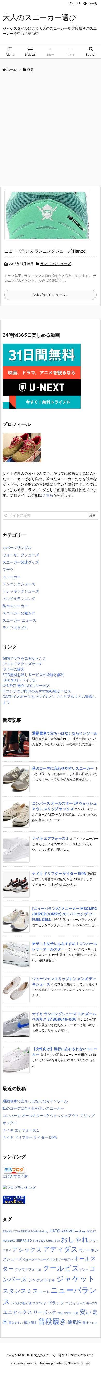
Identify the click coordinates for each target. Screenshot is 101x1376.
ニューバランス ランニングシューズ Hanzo (45, 251)
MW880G (9, 1240)
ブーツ (8, 569)
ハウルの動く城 (21, 1303)
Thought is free (79, 1363)
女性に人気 (71, 1313)
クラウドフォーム (28, 1269)
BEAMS (7, 1231)
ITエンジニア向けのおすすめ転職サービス (37, 691)
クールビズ (61, 1268)
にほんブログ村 (15, 1176)
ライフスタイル (15, 627)
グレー (84, 1269)
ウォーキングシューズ (21, 555)
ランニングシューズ (55, 264)
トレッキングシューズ (21, 591)
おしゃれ (75, 1239)
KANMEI (67, 1231)
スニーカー (12, 576)
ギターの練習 (13, 669)
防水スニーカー (15, 606)
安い (86, 1311)
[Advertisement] (50, 130)
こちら (47, 495)
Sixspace (39, 1240)
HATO (54, 1230)
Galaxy (43, 1231)
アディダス (60, 1249)
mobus (80, 1231)
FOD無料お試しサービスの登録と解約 (33, 674)
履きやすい (16, 1323)
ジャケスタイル (41, 1280)
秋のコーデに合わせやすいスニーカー (63, 768)
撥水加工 (30, 1323)
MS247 (91, 1231)
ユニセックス (17, 1312)
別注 (60, 1313)
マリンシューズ (75, 1303)
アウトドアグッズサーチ (22, 663)
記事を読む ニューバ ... (50, 295)
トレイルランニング (19, 598)
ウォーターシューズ (36, 1259)
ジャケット (75, 1278)
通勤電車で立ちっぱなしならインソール (64, 733)
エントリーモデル (61, 1259)
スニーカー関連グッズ (21, 562)
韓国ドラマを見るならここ (24, 658)
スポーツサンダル (17, 547)
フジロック (39, 1303)
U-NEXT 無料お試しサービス (26, 685)
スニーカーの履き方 (19, 613)
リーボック (44, 1312)
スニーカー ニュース (19, 620)
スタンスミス (20, 1290)
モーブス (92, 1303)
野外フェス (90, 1323)
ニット (44, 1292)
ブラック (56, 1302)
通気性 (75, 1322)
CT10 (16, 1231)
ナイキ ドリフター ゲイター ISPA (59, 873)
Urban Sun (53, 1240)
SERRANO (24, 1240)
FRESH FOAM (29, 1231)
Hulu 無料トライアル (20, 680)
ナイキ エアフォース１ (50, 838)
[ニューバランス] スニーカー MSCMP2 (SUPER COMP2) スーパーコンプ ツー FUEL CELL (64, 914)
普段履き (52, 1321)
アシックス (27, 1249)
